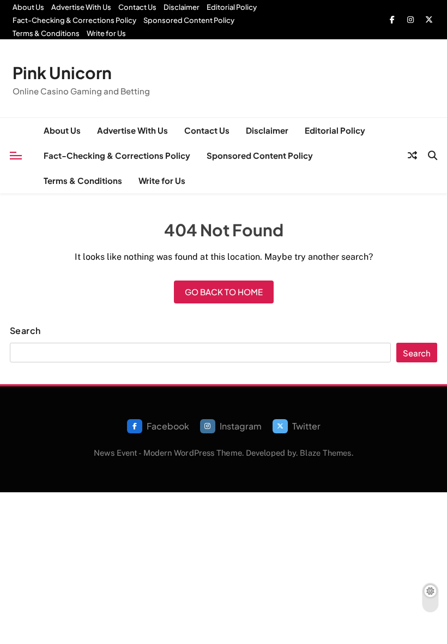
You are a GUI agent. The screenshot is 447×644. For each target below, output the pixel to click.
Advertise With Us (81, 7)
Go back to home (224, 292)
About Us (28, 7)
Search (25, 330)
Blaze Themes (325, 452)
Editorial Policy (232, 7)
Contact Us (137, 7)
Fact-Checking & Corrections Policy (74, 20)
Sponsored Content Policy (188, 20)
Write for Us (106, 33)
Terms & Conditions (46, 33)
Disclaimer (182, 7)
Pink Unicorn (62, 72)
